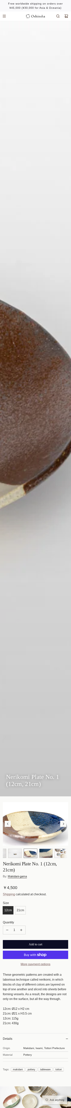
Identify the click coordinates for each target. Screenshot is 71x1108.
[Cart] (66, 16)
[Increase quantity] (21, 930)
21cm (20, 910)
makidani (18, 1069)
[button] (8, 824)
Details (7, 1038)
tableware (45, 1069)
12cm (8, 910)
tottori (58, 1069)
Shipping (9, 894)
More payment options (35, 964)
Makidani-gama (17, 876)
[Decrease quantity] (7, 930)
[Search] (58, 16)
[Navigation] (4, 16)
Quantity (8, 922)
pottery (31, 1069)
